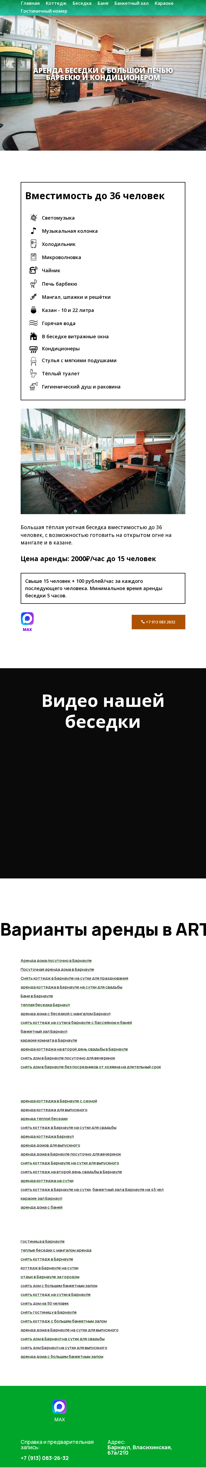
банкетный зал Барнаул (44, 1031)
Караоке (164, 3)
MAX (27, 629)
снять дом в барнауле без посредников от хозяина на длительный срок (91, 1067)
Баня (102, 3)
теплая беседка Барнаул (45, 1005)
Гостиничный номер (44, 11)
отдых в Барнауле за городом (50, 1277)
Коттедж (56, 3)
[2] (103, 512)
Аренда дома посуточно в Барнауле (56, 960)
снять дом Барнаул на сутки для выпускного (64, 1347)
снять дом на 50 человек (45, 1303)
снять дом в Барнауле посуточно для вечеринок (68, 1058)
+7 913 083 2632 (160, 621)
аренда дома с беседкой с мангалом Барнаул (66, 1013)
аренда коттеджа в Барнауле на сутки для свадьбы (71, 987)
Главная (30, 3)
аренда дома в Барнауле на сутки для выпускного (70, 1330)
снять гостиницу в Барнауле (49, 1312)
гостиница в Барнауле (43, 1241)
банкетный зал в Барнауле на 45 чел (128, 1189)
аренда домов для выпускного (50, 1145)
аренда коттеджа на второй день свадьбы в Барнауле (74, 1049)
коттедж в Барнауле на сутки (49, 1268)
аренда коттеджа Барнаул (47, 1136)
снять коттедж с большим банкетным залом (64, 1321)
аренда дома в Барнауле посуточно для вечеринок (71, 1154)
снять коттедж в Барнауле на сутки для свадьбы (68, 1127)
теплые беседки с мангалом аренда (56, 1250)
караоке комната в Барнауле (49, 1040)
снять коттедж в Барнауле (47, 1259)
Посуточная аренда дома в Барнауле (57, 969)
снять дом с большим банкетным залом (59, 1285)
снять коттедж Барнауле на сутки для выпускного (70, 1163)
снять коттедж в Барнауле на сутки (56, 1189)
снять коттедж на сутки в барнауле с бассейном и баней (76, 1022)
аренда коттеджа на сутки (47, 1180)
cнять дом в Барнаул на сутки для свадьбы (63, 1339)
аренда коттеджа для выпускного (54, 1110)
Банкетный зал (131, 3)
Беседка (81, 3)
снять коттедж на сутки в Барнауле (56, 1294)
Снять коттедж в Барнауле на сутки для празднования (74, 978)
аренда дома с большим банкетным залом (62, 1356)
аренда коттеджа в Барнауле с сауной (59, 1101)
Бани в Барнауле (37, 996)
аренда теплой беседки (44, 1118)
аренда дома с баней (41, 1207)
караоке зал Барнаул (41, 1198)
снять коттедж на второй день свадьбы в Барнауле (71, 1172)
